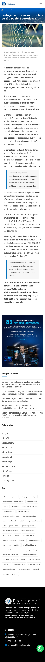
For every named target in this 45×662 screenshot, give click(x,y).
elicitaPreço (15, 57)
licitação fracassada (9, 540)
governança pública (28, 525)
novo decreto (19, 550)
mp (10, 545)
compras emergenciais (29, 506)
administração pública (10, 497)
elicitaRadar (33, 57)
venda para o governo (10, 574)
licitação (17, 535)
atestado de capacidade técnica (13, 501)
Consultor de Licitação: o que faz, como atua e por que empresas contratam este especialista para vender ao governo (22, 384)
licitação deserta (28, 535)
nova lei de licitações (29, 545)
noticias (16, 545)
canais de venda (32, 501)
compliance (15, 506)
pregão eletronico (19, 564)
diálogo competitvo (29, 516)
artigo (34, 497)
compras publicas (8, 511)
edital (22, 521)
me (4, 545)
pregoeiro (6, 564)
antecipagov (25, 497)
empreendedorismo (33, 521)
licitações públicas (34, 540)
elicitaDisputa (33, 55)
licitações (22, 540)
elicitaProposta (24, 57)
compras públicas (23, 511)
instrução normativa (27, 530)
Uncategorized (8, 480)
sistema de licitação (9, 569)
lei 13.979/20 (7, 535)
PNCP (23, 559)
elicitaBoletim (16, 55)
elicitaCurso (24, 55)
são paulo (36, 569)
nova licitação (7, 550)
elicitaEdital (7, 57)
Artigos (5, 433)
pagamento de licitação (29, 554)
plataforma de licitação (10, 559)
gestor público (13, 525)
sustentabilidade (24, 569)
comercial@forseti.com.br (18, 645)
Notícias (6, 60)
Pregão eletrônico (34, 564)
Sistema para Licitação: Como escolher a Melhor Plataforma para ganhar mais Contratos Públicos (22, 415)
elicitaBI (8, 55)
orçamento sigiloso (34, 550)
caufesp (5, 506)
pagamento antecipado (10, 554)
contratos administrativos (11, 516)
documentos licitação (10, 521)
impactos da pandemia (10, 530)
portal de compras (34, 559)
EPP (4, 525)
